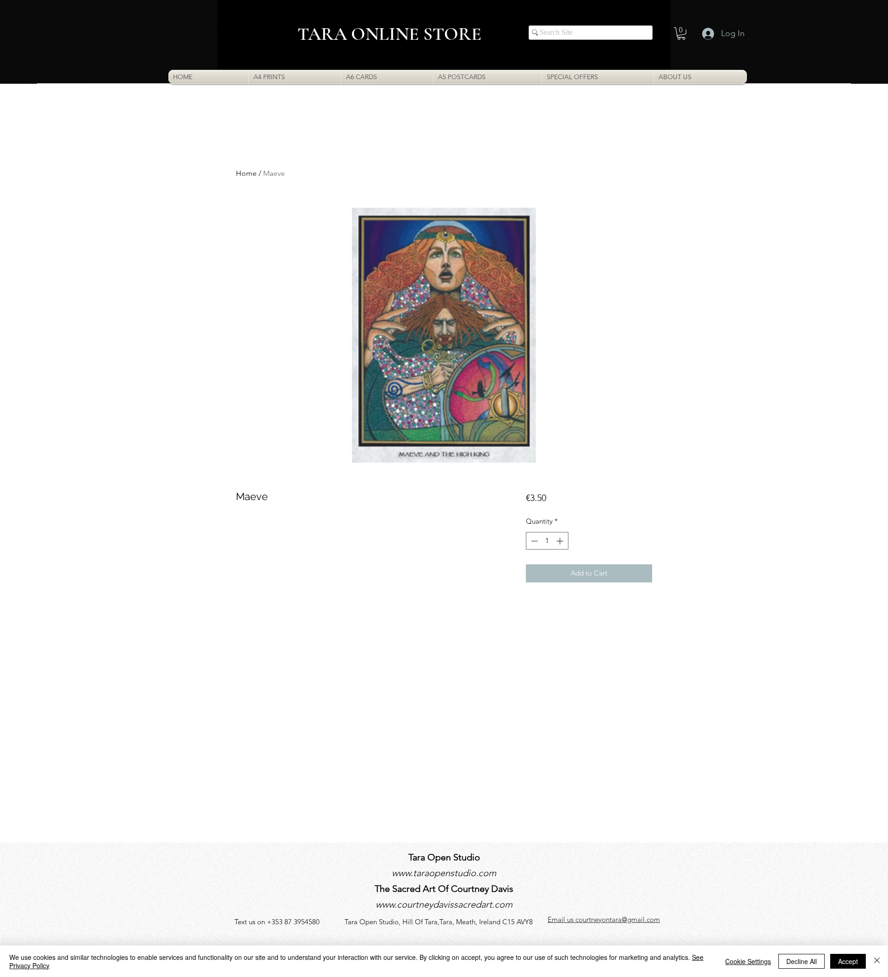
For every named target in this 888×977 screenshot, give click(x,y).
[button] (681, 33)
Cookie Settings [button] (748, 961)
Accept (848, 961)
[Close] (876, 961)
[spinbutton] (547, 541)
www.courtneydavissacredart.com (444, 904)
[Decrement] (533, 541)
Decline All (801, 961)
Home (246, 173)
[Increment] (561, 541)
